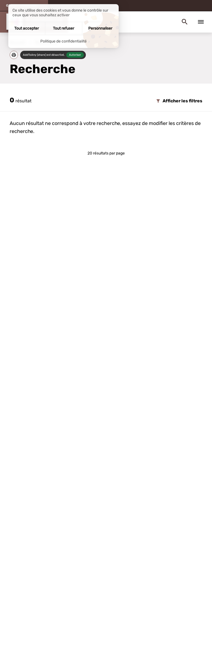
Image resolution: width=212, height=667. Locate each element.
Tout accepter (26, 28)
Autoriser (75, 55)
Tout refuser (63, 28)
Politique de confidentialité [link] (63, 41)
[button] (14, 55)
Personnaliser (100, 28)
